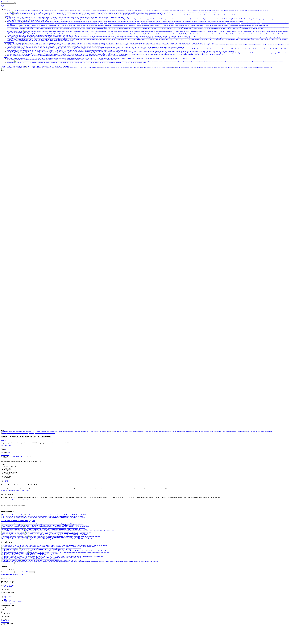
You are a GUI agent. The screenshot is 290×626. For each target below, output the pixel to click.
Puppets (5, 9)
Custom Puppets (7, 29)
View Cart (10, 452)
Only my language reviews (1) (23, 490)
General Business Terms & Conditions (13, 601)
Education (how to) (8, 600)
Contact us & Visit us (9, 596)
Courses (5, 57)
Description (6, 480)
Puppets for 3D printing (9, 42)
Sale (5, 63)
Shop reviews (4, 490)
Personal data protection (9, 603)
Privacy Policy (25, 571)
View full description (6, 445)
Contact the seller (5, 459)
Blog (5, 597)
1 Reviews (6, 481)
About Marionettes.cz (9, 595)
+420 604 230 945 (7, 587)
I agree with (22, 571)
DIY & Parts (7, 16)
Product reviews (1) (11, 490)
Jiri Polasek (3, 440)
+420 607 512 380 (8, 585)
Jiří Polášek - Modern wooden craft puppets (36, 66)
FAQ (5, 599)
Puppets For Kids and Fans (18, 66)
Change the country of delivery (19, 456)
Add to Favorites (5, 455)
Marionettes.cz (4, 1)
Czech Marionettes (90, 546)
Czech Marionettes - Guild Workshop (98, 545)
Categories (4, 66)
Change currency (9, 449)
